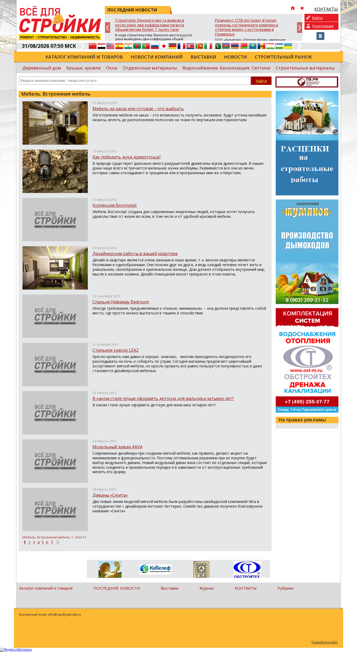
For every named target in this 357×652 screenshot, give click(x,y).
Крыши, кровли (83, 68)
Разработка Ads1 (325, 642)
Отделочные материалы (150, 68)
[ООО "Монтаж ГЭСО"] (201, 570)
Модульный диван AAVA (117, 447)
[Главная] (293, 8)
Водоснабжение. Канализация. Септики (226, 68)
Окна (111, 68)
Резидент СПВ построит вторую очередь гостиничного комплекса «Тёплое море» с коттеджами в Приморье (246, 27)
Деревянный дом (41, 68)
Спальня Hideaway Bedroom (121, 302)
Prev (107, 27)
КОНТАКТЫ (246, 588)
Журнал (206, 588)
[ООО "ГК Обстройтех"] (247, 570)
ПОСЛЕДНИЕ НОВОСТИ (117, 588)
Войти (317, 17)
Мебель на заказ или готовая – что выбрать (138, 108)
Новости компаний (157, 57)
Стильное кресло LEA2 (116, 350)
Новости (235, 57)
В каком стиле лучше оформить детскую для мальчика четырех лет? (163, 398)
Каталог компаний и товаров (84, 57)
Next (299, 27)
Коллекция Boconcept (115, 205)
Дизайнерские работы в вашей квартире (135, 253)
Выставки (203, 57)
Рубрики (285, 588)
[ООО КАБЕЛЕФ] (156, 569)
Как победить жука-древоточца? (127, 157)
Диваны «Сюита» (110, 495)
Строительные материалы (305, 68)
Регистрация (322, 26)
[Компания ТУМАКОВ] (110, 570)
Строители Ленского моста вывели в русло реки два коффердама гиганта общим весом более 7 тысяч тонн (149, 25)
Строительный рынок (283, 57)
